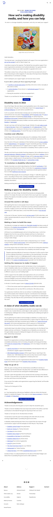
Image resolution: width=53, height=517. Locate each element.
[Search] (47, 3)
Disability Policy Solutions (29, 361)
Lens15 (9, 443)
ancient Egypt (39, 108)
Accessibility (7, 497)
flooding (6, 122)
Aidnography (10, 448)
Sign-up (5, 490)
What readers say (8, 493)
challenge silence (15, 131)
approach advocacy (9, 154)
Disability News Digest (13, 433)
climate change (27, 116)
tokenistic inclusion (21, 154)
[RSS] (28, 482)
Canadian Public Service (19, 160)
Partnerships (32, 493)
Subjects (19, 497)
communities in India (33, 160)
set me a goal (30, 215)
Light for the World (12, 348)
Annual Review (7, 507)
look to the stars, (10, 127)
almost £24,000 (29, 283)
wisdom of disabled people (20, 260)
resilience (41, 154)
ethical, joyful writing (19, 242)
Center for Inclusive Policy (14, 343)
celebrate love (38, 127)
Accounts (6, 504)
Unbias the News (11, 450)
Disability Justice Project (13, 426)
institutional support (33, 89)
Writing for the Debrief (34, 490)
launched (22, 144)
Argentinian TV (27, 127)
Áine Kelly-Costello (32, 225)
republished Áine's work (29, 450)
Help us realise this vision (26, 399)
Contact (46, 487)
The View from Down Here (14, 446)
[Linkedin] (24, 482)
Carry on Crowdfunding (26, 302)
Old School (10, 441)
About (6, 487)
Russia (22, 156)
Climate (18, 493)
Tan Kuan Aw (20, 229)
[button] (50, 3)
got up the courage (9, 62)
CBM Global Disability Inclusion (15, 353)
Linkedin (8, 396)
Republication (32, 497)
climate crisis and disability (20, 227)
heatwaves (14, 122)
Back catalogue (20, 504)
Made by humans (8, 500)
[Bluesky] (26, 482)
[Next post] (50, 461)
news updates (44, 142)
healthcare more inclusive (19, 171)
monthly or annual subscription (16, 85)
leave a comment (37, 394)
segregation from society (11, 118)
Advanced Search (21, 490)
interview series (38, 156)
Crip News (10, 431)
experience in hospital (41, 168)
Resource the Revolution (26, 186)
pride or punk (43, 125)
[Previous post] (3, 461)
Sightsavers (27, 343)
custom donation (12, 89)
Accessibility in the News (14, 436)
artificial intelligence (9, 109)
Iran (28, 156)
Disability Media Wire (13, 438)
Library (19, 487)
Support (31, 487)
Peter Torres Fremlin (26, 12)
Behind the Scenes (30, 10)
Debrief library (13, 144)
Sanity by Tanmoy (12, 429)
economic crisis (38, 114)
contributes (40, 166)
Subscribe (26, 99)
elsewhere (16, 396)
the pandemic (25, 114)
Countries (19, 500)
